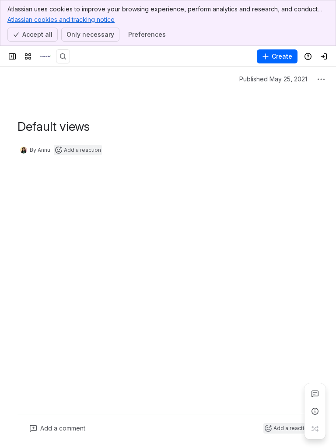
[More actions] (321, 79)
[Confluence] (45, 56)
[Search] (63, 56)
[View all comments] (315, 394)
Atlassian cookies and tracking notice (61, 19)
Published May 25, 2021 (273, 79)
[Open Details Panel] (315, 411)
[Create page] (315, 429)
